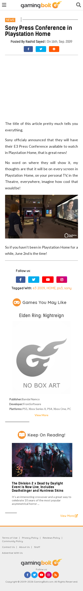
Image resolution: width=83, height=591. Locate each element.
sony (68, 288)
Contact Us (8, 546)
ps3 (60, 288)
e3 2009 (39, 288)
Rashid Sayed (35, 42)
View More (41, 415)
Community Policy (12, 541)
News (10, 20)
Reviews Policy (51, 537)
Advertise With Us (12, 552)
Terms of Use (10, 537)
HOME (51, 288)
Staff (37, 546)
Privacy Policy (30, 537)
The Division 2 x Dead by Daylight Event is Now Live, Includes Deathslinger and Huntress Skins (37, 486)
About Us (24, 546)
